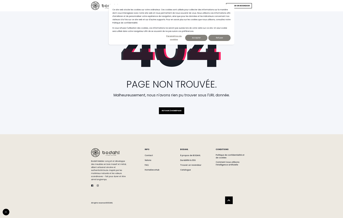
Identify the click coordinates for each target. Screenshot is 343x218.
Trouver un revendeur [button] (239, 6)
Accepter (196, 37)
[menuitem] (161, 150)
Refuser (219, 37)
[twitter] (93, 185)
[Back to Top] (229, 200)
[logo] (105, 152)
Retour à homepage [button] (171, 110)
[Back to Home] (104, 5)
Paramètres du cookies (174, 38)
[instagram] (97, 185)
